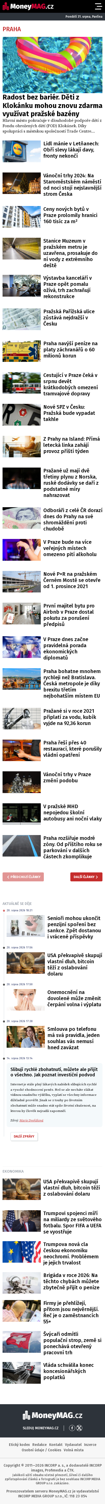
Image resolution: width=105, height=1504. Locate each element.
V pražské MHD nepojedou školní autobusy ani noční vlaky (72, 812)
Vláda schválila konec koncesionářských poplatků (68, 1371)
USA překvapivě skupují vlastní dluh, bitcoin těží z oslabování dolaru (74, 964)
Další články (84, 877)
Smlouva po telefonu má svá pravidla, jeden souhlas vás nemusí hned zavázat (73, 1038)
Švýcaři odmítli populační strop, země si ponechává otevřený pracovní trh (72, 1343)
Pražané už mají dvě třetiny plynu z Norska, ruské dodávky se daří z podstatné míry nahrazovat (71, 483)
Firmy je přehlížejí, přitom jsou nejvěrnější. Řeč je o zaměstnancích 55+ (71, 1312)
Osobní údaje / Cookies (41, 1450)
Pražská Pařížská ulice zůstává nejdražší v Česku (69, 317)
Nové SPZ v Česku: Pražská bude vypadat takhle (69, 413)
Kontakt (55, 1445)
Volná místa (74, 1450)
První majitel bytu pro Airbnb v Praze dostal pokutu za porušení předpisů (69, 615)
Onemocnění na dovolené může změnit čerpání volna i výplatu (74, 998)
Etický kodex (19, 1445)
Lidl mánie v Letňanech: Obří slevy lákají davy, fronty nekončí (71, 149)
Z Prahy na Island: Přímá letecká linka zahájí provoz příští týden (71, 445)
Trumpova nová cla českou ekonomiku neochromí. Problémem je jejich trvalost (71, 1253)
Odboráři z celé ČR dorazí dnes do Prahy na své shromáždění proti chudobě (72, 519)
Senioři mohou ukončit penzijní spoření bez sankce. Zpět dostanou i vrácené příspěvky (74, 927)
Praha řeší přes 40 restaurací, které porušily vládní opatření (72, 749)
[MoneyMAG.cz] (28, 6)
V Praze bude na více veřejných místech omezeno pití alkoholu (70, 548)
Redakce (39, 1445)
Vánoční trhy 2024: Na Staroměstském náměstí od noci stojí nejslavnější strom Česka (72, 184)
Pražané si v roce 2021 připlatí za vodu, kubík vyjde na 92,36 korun (69, 717)
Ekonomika (13, 1171)
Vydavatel (73, 1445)
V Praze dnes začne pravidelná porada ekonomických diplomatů (65, 648)
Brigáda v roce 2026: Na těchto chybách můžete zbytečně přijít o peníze (71, 1281)
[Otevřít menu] (98, 6)
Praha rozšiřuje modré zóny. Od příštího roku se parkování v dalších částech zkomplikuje (72, 847)
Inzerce (90, 1445)
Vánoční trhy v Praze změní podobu (67, 777)
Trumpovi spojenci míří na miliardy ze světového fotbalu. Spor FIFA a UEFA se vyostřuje (72, 1222)
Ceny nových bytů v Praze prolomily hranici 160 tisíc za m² (70, 215)
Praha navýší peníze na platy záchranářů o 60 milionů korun (70, 349)
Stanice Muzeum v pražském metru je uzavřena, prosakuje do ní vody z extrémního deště (70, 253)
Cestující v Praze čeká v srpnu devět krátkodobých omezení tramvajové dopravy (70, 384)
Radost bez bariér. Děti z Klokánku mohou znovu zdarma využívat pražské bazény (52, 105)
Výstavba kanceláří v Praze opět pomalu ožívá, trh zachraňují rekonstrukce (67, 287)
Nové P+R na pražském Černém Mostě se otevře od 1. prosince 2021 (71, 580)
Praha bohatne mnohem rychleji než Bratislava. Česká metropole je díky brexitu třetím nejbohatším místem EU (72, 683)
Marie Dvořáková (31, 1120)
